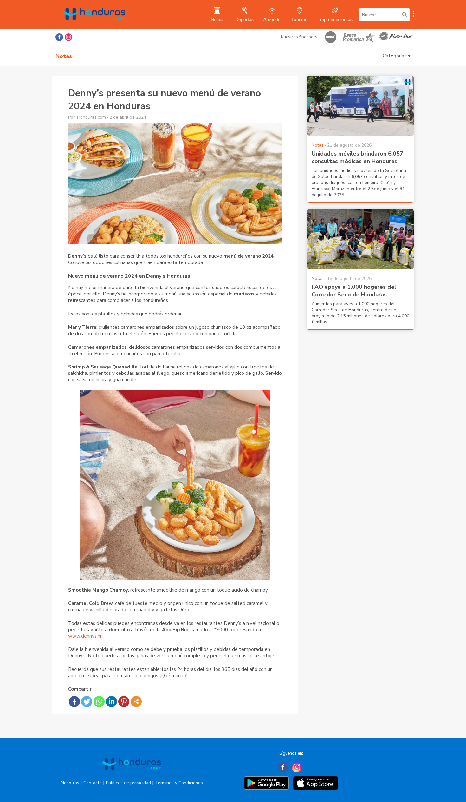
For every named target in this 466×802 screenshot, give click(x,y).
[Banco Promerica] (358, 37)
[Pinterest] (123, 701)
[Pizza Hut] (396, 37)
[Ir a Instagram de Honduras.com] (68, 37)
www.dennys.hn (85, 636)
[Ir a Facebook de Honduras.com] (59, 37)
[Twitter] (86, 701)
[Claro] (331, 37)
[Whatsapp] (99, 701)
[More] (136, 701)
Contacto (92, 783)
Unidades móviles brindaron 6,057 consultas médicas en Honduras (357, 157)
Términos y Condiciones (179, 783)
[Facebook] (74, 701)
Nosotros (70, 783)
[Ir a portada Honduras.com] (132, 775)
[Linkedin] (111, 701)
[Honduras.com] (94, 26)
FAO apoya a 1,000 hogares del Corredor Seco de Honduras (354, 290)
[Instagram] (297, 767)
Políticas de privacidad (128, 783)
